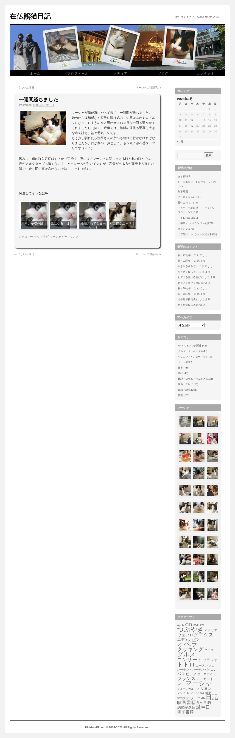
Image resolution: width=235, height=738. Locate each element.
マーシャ (55, 236)
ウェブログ (187, 635)
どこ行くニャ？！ (122, 223)
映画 (181, 703)
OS (202, 625)
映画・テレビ (185, 384)
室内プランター (186, 698)
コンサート (189, 660)
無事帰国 (183, 191)
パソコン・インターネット (193, 356)
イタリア (210, 630)
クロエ (209, 650)
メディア (121, 73)
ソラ (206, 660)
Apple (181, 625)
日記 (212, 697)
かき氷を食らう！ (188, 266)
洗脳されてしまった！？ (93, 225)
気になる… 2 (59, 223)
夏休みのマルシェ (188, 202)
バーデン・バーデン (190, 669)
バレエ (209, 665)
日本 (201, 698)
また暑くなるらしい (189, 197)
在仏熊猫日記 (30, 15)
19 (191, 125)
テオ (214, 660)
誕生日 (203, 707)
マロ (181, 684)
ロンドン (193, 693)
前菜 (208, 693)
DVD (196, 625)
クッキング (190, 649)
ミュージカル (185, 688)
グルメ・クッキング (189, 351)
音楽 (180, 395)
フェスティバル (207, 674)
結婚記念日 (186, 707)
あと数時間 (184, 176)
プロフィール (78, 73)
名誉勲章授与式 (187, 299)
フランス (186, 678)
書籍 (191, 702)
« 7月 (180, 141)
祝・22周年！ (185, 255)
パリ (181, 674)
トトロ (186, 664)
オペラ (187, 644)
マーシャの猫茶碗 (148, 87)
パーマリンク (70, 236)
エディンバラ (188, 639)
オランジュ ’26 (186, 228)
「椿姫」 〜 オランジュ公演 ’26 (195, 223)
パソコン (211, 669)
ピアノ (191, 674)
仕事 (180, 367)
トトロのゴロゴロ (188, 217)
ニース (200, 665)
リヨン (206, 689)
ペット (38, 236)
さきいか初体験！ (34, 223)
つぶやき (190, 629)
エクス (206, 635)
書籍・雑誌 (184, 389)
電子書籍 (185, 712)
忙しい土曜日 (24, 87)
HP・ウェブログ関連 (189, 345)
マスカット (204, 679)
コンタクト (206, 73)
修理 (201, 693)
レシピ (181, 693)
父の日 (201, 703)
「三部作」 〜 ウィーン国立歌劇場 (197, 234)
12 (191, 120)
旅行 (180, 373)
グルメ (186, 654)
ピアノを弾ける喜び (189, 277)
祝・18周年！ (185, 288)
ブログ (163, 73)
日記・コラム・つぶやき (192, 378)
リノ (196, 688)
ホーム (35, 73)
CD (188, 625)
